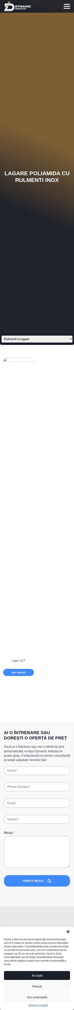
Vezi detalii (18, 672)
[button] (68, 932)
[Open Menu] (67, 6)
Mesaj (9, 832)
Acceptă (37, 975)
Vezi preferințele (37, 997)
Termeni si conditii (38, 1005)
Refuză (37, 986)
